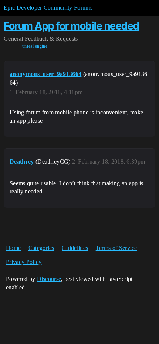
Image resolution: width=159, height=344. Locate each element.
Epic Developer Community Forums (48, 7)
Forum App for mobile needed (71, 26)
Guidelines (75, 248)
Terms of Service (116, 248)
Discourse (49, 279)
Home (13, 248)
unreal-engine (34, 46)
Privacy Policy (23, 262)
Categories (41, 248)
